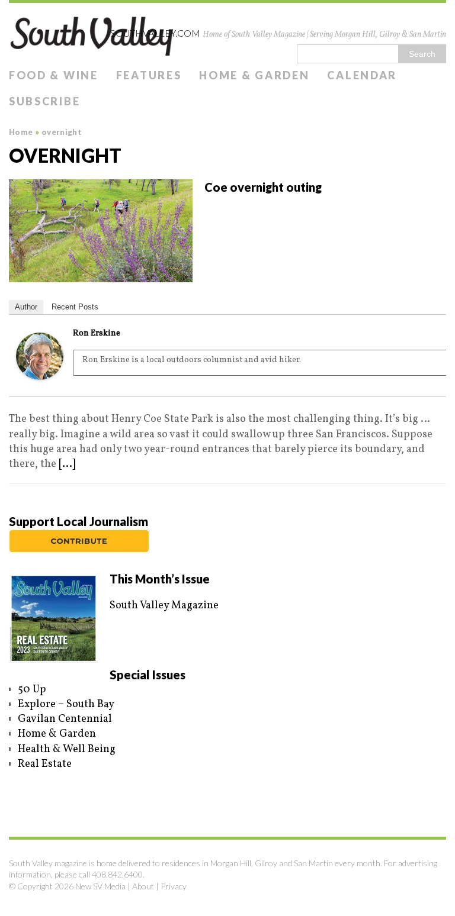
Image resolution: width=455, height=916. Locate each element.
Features (149, 75)
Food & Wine (53, 75)
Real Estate (45, 764)
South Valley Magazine (164, 605)
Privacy (174, 886)
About (143, 886)
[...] (67, 464)
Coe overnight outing (263, 187)
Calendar (362, 75)
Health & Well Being (67, 749)
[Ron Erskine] (39, 372)
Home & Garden (254, 75)
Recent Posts (75, 306)
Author (26, 306)
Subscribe (44, 101)
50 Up (32, 689)
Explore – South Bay (66, 704)
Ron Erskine (96, 333)
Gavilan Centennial (65, 719)
